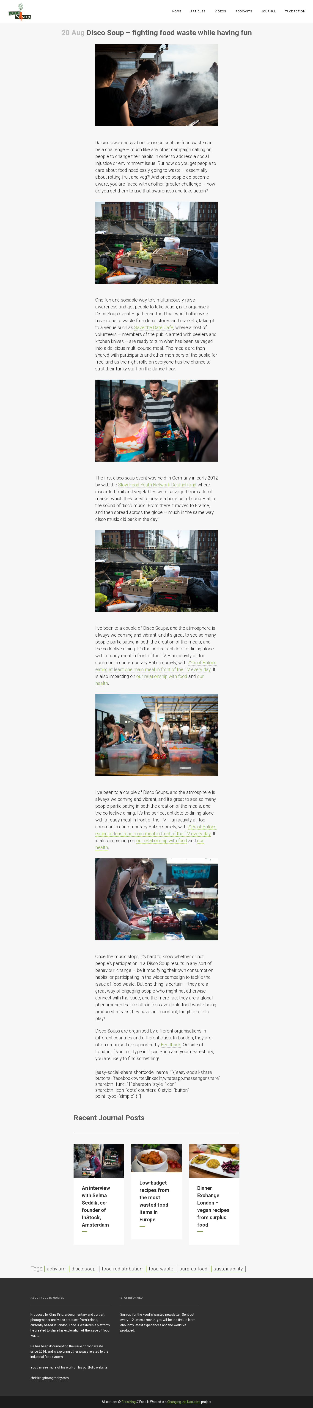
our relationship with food (161, 676)
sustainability (228, 1269)
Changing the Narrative (183, 1402)
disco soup (84, 1269)
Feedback (171, 1044)
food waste (161, 1269)
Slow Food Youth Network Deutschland (157, 485)
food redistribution (122, 1269)
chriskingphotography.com (49, 1378)
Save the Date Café (153, 327)
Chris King (128, 1402)
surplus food (194, 1269)
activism (56, 1269)
